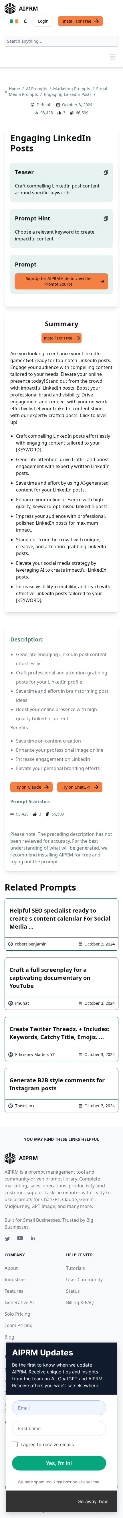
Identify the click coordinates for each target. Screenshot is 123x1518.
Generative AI (19, 1302)
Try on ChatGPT (76, 787)
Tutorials (75, 1268)
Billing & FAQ (80, 1302)
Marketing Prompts (72, 88)
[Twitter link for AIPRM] (7, 1239)
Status (73, 1291)
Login (43, 21)
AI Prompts (37, 88)
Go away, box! (93, 1501)
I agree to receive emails (47, 1444)
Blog (9, 1337)
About (11, 1268)
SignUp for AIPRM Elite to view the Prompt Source (59, 281)
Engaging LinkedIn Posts (68, 94)
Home (15, 88)
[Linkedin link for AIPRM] (34, 1239)
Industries (16, 1279)
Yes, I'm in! (59, 1463)
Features (14, 1291)
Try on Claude (28, 787)
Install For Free (77, 21)
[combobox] (61, 41)
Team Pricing (19, 1325)
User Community (84, 1279)
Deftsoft (44, 104)
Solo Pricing (17, 1314)
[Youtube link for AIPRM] (20, 1239)
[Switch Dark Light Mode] (25, 21)
